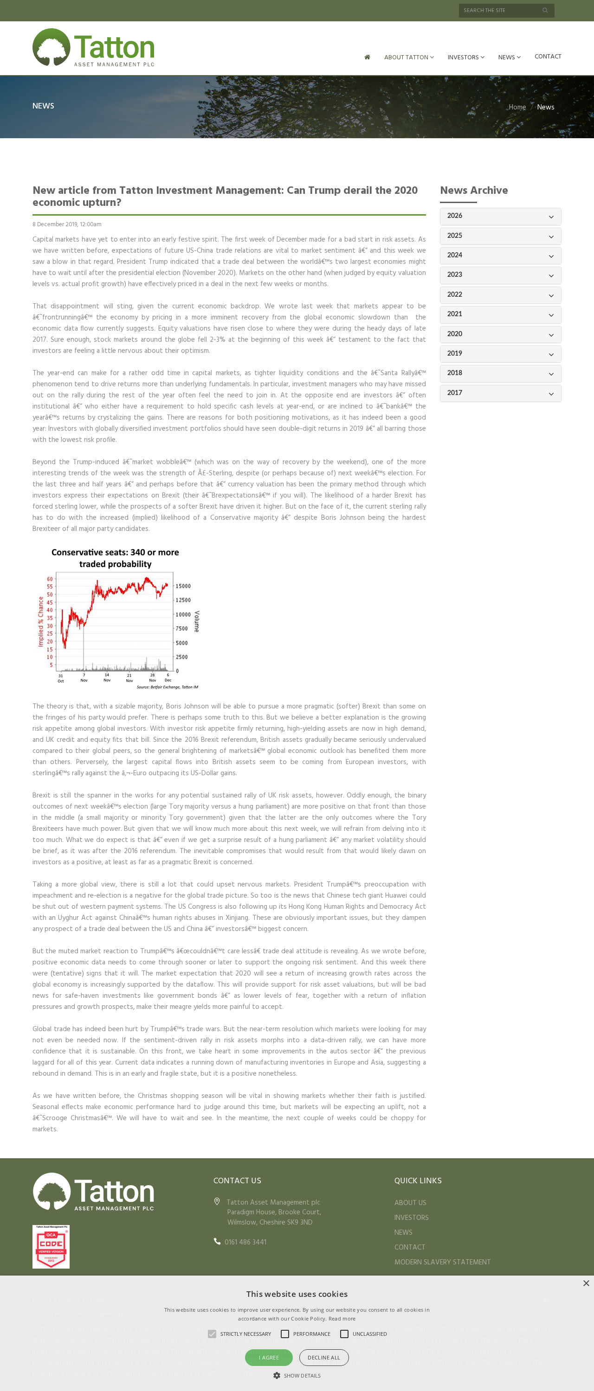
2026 (454, 216)
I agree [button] (269, 1357)
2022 (454, 295)
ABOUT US (410, 1203)
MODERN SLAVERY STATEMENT (442, 1262)
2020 (454, 334)
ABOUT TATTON (407, 57)
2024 (454, 255)
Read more (342, 1318)
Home (517, 107)
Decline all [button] (324, 1357)
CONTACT (548, 56)
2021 (454, 314)
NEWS (507, 57)
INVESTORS (464, 57)
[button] (297, 1375)
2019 (454, 354)
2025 (454, 236)
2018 (454, 373)
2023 (454, 275)
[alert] (297, 1333)
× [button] (585, 1283)
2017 (454, 393)
